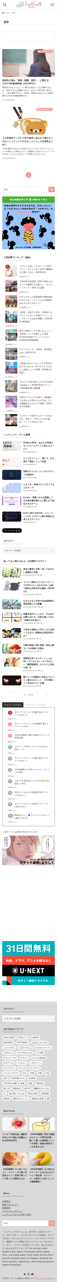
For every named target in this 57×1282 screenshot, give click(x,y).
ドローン (24, 1058)
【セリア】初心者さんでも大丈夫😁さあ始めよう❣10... (31, 782)
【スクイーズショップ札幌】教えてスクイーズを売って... (31, 713)
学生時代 (32, 1078)
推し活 (6, 1088)
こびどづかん (24, 1048)
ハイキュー (21, 1063)
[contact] (32, 1274)
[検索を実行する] (51, 189)
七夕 (24, 1073)
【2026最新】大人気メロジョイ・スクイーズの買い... (31, 770)
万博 (32, 1073)
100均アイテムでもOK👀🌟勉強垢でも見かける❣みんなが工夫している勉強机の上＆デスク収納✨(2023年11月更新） (35, 402)
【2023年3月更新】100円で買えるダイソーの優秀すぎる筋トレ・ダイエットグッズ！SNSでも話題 (36, 284)
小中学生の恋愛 (10, 1083)
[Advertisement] (28, 903)
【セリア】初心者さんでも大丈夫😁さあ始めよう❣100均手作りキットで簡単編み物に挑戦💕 (36, 385)
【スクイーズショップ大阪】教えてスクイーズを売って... (31, 759)
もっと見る (28, 694)
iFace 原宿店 (8, 1037)
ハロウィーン (35, 1063)
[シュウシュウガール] (28, 5)
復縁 (22, 1083)
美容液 (6, 1099)
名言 (5, 1078)
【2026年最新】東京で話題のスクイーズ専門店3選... (31, 736)
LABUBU (35, 1037)
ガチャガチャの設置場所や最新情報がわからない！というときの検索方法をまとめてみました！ (35, 300)
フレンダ (22, 1068)
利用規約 (6, 1208)
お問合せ (6, 1201)
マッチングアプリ (11, 1073)
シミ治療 (39, 1053)
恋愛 (30, 1083)
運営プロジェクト (10, 1204)
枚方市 (27, 1088)
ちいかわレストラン (42, 1048)
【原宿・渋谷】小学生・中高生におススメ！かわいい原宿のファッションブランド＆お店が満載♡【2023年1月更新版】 (36, 317)
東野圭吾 (17, 1088)
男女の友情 (33, 1093)
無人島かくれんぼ (16, 1093)
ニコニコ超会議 (38, 1058)
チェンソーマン (10, 1058)
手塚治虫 (39, 1083)
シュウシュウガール (46, 1278)
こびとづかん (9, 1048)
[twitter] (24, 1274)
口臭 (47, 1073)
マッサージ (35, 1068)
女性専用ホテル (17, 1078)
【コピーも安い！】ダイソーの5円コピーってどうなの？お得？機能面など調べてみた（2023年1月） (35, 269)
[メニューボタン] (52, 5)
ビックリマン (9, 1068)
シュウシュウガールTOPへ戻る (16, 1214)
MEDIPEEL (8, 1042)
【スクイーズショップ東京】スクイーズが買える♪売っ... (31, 805)
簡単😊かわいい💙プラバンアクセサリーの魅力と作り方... (31, 816)
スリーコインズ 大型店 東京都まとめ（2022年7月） (35, 351)
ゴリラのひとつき (24, 1053)
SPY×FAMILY (22, 1042)
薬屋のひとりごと (20, 1099)
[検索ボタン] (5, 5)
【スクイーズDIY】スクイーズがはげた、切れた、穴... (32, 747)
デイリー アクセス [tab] (12, 705)
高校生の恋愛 (37, 1099)
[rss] (28, 1274)
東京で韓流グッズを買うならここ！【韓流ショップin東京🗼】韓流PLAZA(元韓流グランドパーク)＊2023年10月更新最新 (35, 335)
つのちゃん (8, 1053)
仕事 (39, 1073)
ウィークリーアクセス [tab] (35, 705)
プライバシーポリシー (12, 1211)
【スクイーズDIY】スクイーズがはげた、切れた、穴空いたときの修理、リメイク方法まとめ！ (35, 419)
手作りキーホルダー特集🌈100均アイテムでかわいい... (31, 793)
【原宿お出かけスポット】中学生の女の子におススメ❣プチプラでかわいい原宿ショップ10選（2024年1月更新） (35, 368)
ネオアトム (8, 1063)
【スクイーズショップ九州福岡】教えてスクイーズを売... (31, 724)
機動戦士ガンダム (41, 1088)
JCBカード (23, 1037)
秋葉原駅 (45, 1093)
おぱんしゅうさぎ (39, 1042)
